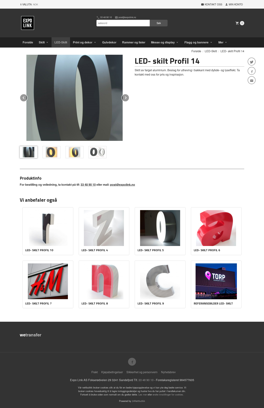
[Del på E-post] (252, 80)
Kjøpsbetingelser (112, 372)
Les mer (143, 394)
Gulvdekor (109, 42)
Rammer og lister (133, 42)
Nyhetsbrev (168, 372)
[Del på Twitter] (252, 61)
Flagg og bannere (196, 42)
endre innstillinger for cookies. (168, 394)
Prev (27, 97)
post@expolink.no (127, 17)
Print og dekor (82, 42)
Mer (220, 42)
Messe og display (163, 42)
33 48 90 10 (106, 17)
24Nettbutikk (138, 401)
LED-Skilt (60, 42)
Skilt (42, 42)
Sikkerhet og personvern (142, 372)
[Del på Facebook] (252, 71)
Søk (159, 23)
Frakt (94, 372)
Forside (28, 42)
